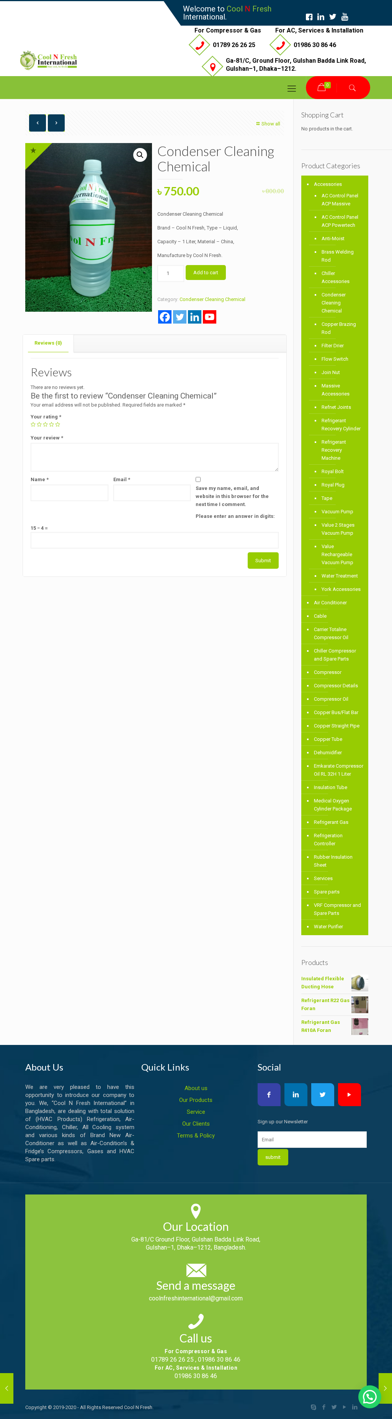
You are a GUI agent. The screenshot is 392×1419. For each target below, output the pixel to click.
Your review (47, 438)
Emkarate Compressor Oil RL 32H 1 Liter (338, 770)
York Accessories (341, 589)
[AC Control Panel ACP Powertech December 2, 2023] (385, 1388)
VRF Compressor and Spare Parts (337, 909)
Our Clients (196, 1123)
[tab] (48, 343)
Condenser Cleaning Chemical (212, 299)
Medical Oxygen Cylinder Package (333, 805)
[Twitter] (179, 317)
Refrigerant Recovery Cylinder (341, 424)
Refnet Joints (336, 407)
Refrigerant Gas (331, 822)
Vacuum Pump (337, 511)
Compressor (327, 672)
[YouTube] (345, 1407)
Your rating (46, 417)
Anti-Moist (333, 238)
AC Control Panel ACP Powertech (340, 221)
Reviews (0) (48, 343)
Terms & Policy (196, 1135)
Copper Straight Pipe (336, 726)
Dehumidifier (328, 752)
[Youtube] (209, 317)
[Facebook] (165, 317)
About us (196, 1088)
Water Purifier (328, 926)
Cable (320, 616)
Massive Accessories (336, 390)
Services (323, 878)
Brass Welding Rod (338, 256)
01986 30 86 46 (315, 45)
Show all (270, 124)
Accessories (328, 184)
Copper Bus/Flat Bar (336, 712)
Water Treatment (340, 576)
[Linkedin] (194, 317)
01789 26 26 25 (234, 45)
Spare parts (327, 892)
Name (40, 479)
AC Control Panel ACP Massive (340, 200)
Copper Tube (328, 739)
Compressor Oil (331, 699)
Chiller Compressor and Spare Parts (335, 655)
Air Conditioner (330, 602)
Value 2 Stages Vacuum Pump (338, 529)
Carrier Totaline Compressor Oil (331, 633)
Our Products (195, 1100)
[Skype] (314, 1407)
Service (196, 1111)
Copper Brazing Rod (339, 328)
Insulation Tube (330, 787)
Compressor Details (336, 685)
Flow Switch (335, 359)
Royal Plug (333, 485)
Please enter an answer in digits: (235, 516)
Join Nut (331, 372)
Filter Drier (333, 345)
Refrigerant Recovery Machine (334, 450)
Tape (327, 498)
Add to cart (205, 272)
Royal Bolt (333, 471)
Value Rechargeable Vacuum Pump (337, 554)
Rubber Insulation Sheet (333, 861)
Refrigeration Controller (328, 839)
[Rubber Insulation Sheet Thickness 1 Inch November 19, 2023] (6, 1388)
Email (121, 479)
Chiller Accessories (336, 277)
